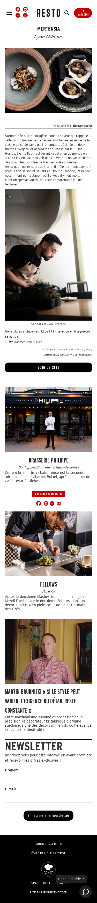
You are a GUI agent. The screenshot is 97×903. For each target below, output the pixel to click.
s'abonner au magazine (49, 493)
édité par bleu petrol (48, 853)
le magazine (83, 13)
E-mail (10, 789)
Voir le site (49, 367)
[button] (9, 13)
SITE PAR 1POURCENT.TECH (48, 892)
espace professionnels (48, 883)
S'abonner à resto (49, 844)
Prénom (11, 770)
